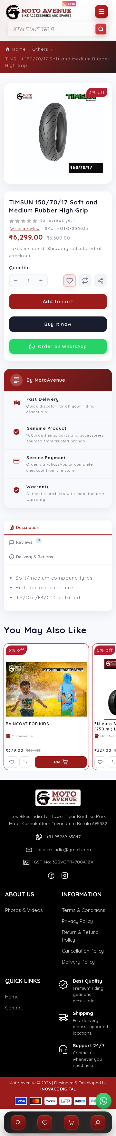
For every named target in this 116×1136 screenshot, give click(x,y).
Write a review (25, 228)
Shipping (58, 248)
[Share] (100, 280)
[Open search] (18, 1122)
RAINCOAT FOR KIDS (27, 723)
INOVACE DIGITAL (58, 1088)
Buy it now (58, 324)
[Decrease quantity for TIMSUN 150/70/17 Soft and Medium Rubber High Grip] (16, 280)
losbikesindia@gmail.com (63, 849)
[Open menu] (101, 11)
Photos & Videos (24, 910)
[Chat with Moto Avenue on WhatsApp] (103, 1101)
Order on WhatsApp (62, 346)
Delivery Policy (78, 962)
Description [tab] (27, 527)
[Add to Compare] (85, 280)
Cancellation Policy (83, 951)
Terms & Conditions (83, 910)
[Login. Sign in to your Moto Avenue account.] (98, 1122)
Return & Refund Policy (80, 936)
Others (40, 49)
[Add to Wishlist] (69, 280)
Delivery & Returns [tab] (34, 556)
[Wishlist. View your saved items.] (45, 1122)
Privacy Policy (77, 921)
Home (19, 49)
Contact (14, 1008)
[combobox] (58, 29)
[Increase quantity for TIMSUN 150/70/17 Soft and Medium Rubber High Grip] (41, 280)
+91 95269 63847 (63, 837)
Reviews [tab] (28, 541)
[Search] (100, 29)
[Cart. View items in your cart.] (71, 1122)
